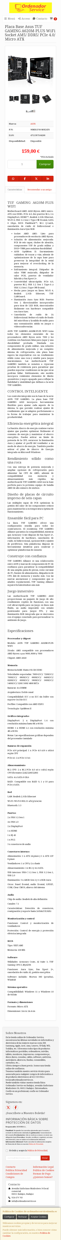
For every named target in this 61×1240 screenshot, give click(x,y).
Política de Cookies (43, 1170)
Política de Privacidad (36, 1144)
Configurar (9, 1216)
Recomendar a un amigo (39, 189)
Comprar (45, 164)
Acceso (25, 18)
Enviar (45, 1158)
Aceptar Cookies (38, 1216)
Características (15, 189)
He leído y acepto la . (28, 1150)
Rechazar (22, 1216)
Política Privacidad (16, 1170)
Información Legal (43, 1167)
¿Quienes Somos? (43, 1177)
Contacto (41, 18)
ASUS (33, 124)
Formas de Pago (42, 1173)
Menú (11, 18)
